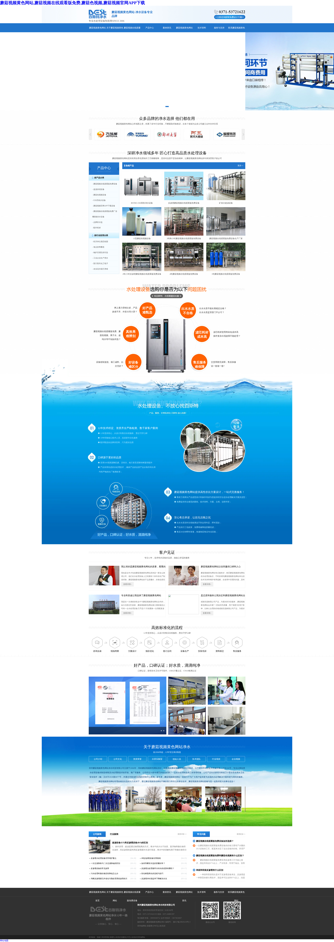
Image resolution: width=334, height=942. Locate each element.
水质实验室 (157, 759)
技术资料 (202, 28)
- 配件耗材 (96, 228)
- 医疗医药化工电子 (100, 263)
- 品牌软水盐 (97, 222)
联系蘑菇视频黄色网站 (236, 896)
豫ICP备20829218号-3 (181, 922)
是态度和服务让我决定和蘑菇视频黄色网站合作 (223, 596)
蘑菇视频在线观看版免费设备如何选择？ (215, 841)
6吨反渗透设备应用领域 (151, 858)
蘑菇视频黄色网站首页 (97, 896)
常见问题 (201, 834)
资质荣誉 (137, 759)
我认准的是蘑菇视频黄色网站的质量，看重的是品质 (143, 567)
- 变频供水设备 (98, 217)
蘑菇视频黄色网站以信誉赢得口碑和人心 (221, 566)
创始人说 (177, 759)
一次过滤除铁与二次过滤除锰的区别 (105, 863)
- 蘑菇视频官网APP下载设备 (103, 206)
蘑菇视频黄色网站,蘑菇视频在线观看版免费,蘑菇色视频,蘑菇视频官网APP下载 (72, 2)
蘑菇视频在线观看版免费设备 (132, 896)
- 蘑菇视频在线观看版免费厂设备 (104, 214)
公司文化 (118, 759)
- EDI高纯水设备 (99, 200)
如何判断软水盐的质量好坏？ (153, 863)
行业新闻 (114, 834)
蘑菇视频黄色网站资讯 (184, 896)
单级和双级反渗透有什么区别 (209, 870)
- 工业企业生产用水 (100, 258)
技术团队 (196, 759)
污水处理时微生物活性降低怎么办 (104, 874)
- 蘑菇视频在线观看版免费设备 (104, 184)
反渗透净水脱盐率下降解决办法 (154, 879)
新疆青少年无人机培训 (156, 926)
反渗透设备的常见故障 (100, 868)
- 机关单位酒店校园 (100, 242)
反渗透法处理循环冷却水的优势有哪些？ (157, 868)
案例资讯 (167, 28)
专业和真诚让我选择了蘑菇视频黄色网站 (141, 595)
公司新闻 (97, 834)
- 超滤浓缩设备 (98, 189)
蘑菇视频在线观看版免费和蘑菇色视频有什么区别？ (220, 855)
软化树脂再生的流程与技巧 (152, 874)
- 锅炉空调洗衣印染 (100, 253)
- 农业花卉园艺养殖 (100, 269)
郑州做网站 (142, 926)
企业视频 (236, 759)
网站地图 (4, 940)
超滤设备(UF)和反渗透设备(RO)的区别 (130, 842)
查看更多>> (241, 834)
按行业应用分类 (101, 235)
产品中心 (149, 28)
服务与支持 (219, 28)
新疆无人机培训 (115, 937)
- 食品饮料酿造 (98, 247)
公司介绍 (98, 759)
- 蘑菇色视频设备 (99, 195)
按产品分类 (99, 178)
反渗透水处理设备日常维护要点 (103, 858)
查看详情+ (127, 584)
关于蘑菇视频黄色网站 (114, 896)
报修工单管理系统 (103, 937)
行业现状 (216, 759)
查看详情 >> (182, 834)
